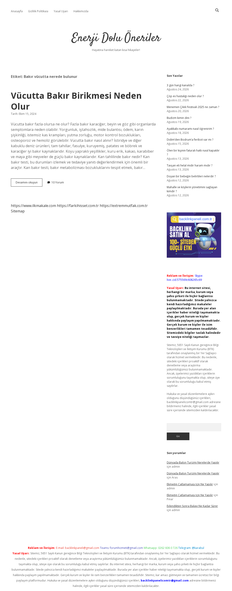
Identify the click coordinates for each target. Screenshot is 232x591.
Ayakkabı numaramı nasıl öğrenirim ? (190, 129)
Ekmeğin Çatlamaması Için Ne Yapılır (190, 484)
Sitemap (18, 211)
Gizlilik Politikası (38, 11)
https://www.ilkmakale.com (33, 205)
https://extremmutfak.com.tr (124, 205)
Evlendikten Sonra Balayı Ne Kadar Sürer (192, 506)
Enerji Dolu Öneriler (116, 38)
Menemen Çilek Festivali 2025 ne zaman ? (193, 107)
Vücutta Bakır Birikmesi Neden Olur (76, 101)
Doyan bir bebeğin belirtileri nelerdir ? (191, 176)
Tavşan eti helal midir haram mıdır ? (189, 165)
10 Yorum (57, 182)
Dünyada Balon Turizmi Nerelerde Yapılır (193, 462)
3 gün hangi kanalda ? (180, 85)
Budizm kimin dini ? (179, 118)
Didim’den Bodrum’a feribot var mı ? (190, 140)
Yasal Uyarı (61, 11)
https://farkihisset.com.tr (78, 205)
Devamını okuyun (29, 183)
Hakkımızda (80, 11)
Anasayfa (17, 11)
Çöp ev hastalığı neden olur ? (185, 96)
